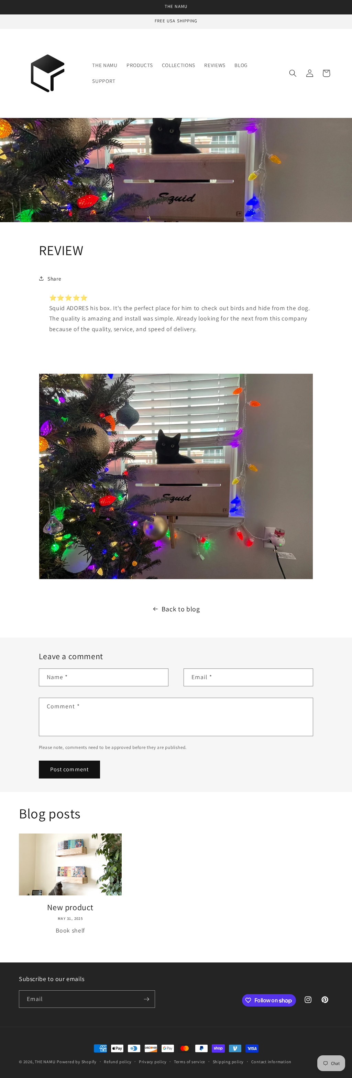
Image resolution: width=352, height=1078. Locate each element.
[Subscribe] (146, 999)
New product (70, 907)
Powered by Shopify (77, 1061)
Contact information (271, 1061)
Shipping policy (228, 1061)
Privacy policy (153, 1061)
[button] (293, 73)
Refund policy (117, 1061)
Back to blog (181, 609)
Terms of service (189, 1061)
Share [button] (54, 278)
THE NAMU (45, 1061)
